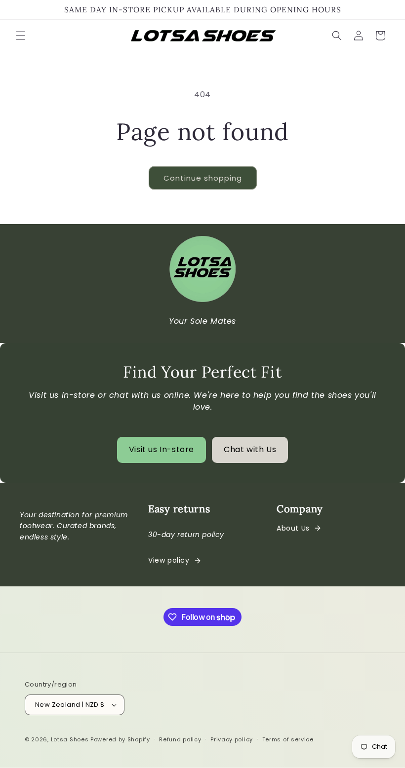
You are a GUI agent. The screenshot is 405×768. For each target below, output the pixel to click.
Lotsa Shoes (70, 739)
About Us (293, 528)
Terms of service (288, 739)
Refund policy (180, 739)
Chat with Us (250, 449)
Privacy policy (231, 739)
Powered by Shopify (120, 739)
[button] (21, 35)
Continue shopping (202, 178)
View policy (169, 560)
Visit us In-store (161, 449)
